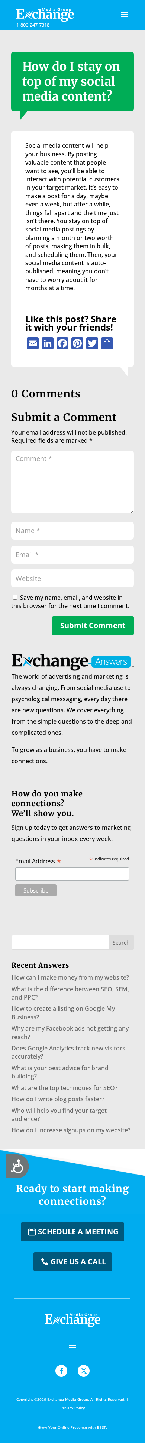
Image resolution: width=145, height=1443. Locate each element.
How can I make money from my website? (70, 977)
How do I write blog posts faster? (58, 1099)
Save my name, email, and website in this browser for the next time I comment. (70, 601)
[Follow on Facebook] (61, 1371)
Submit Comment (93, 625)
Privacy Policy (73, 1407)
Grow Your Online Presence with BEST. (72, 1427)
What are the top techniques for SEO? (64, 1088)
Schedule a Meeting (78, 1231)
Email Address (38, 861)
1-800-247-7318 (32, 24)
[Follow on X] (84, 1371)
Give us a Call (78, 1261)
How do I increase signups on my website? (71, 1130)
